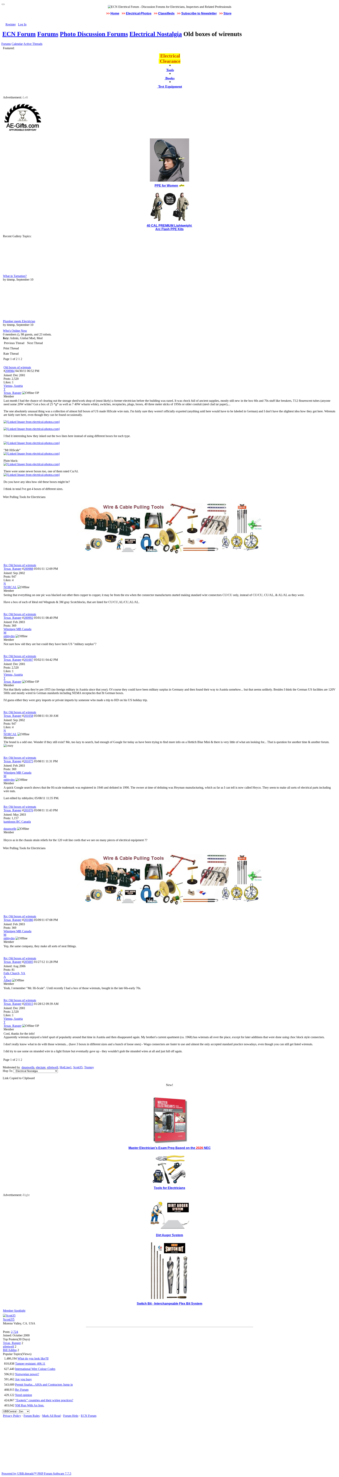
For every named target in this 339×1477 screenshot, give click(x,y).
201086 (28, 920)
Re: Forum (21, 1389)
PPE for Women (166, 185)
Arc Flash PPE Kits (169, 229)
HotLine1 (66, 1067)
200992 (28, 617)
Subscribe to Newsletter (199, 13)
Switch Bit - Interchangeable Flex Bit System (169, 1303)
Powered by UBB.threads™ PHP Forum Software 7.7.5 (36, 1473)
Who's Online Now (15, 330)
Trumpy (89, 1067)
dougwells (28, 1067)
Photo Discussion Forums (94, 33)
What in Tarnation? (15, 276)
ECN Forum (19, 33)
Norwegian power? (27, 1374)
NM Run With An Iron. (29, 1405)
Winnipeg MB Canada (17, 629)
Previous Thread (14, 343)
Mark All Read (51, 1415)
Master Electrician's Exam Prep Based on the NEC (169, 1148)
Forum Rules (32, 1415)
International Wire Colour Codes (35, 1369)
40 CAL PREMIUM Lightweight (169, 225)
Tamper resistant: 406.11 (30, 1363)
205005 (28, 961)
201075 (28, 761)
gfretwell (52, 1067)
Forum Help (70, 1415)
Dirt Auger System (169, 1235)
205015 (28, 1003)
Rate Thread (11, 353)
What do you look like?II (32, 1358)
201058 (28, 715)
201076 (28, 810)
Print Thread (11, 348)
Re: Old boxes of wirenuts (20, 565)
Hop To (7, 1071)
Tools (170, 70)
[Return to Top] (3, 4)
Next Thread (35, 343)
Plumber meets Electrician (19, 321)
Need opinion (23, 1395)
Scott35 (78, 1067)
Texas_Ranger (12, 568)
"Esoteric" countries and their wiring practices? (44, 1400)
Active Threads (32, 43)
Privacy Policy (12, 1415)
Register (10, 24)
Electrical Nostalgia (155, 33)
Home (114, 13)
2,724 (14, 1331)
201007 (28, 659)
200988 (28, 568)
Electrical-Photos (138, 13)
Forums (47, 33)
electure (41, 1067)
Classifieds (166, 13)
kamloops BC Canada (17, 821)
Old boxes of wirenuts (17, 367)
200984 (10, 371)
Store (227, 13)
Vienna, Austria (13, 385)
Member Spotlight (14, 1310)
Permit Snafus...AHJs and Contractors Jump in (44, 1384)
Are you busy (23, 1379)
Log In (22, 24)
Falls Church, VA (14, 973)
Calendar (17, 43)
